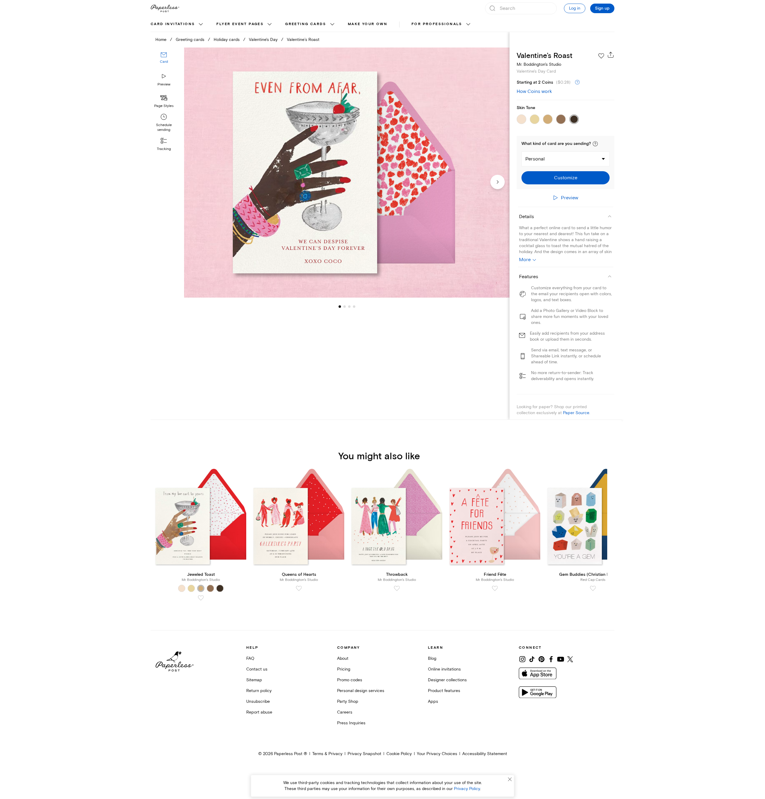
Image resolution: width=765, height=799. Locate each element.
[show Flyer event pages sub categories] (269, 24)
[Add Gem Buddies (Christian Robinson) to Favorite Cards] (592, 588)
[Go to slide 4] (349, 306)
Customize (565, 178)
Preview (163, 84)
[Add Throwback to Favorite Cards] (396, 588)
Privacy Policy (467, 788)
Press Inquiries (351, 722)
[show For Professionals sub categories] (468, 24)
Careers (344, 712)
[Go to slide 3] (344, 306)
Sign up (602, 8)
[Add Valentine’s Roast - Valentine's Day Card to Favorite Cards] (601, 55)
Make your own (367, 24)
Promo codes (349, 679)
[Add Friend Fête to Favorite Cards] (494, 588)
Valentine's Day (263, 39)
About (342, 658)
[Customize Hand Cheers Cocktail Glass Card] (346, 172)
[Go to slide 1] (340, 306)
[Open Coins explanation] (577, 82)
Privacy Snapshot (364, 753)
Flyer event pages (240, 24)
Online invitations (444, 669)
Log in (574, 8)
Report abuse (259, 712)
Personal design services (360, 690)
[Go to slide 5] (354, 306)
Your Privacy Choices (437, 753)
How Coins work (534, 91)
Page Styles (164, 106)
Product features (444, 690)
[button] (595, 144)
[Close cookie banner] (509, 779)
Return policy (259, 690)
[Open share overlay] (610, 54)
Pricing (343, 669)
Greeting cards (305, 24)
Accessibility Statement (484, 753)
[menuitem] (177, 24)
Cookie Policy (399, 753)
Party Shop (347, 701)
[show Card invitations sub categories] (200, 24)
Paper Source (576, 412)
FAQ (250, 658)
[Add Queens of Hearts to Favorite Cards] (298, 588)
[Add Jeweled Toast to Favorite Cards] (200, 597)
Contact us (256, 669)
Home (160, 39)
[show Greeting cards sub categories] (332, 24)
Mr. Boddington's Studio (539, 64)
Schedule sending (164, 127)
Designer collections (447, 679)
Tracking (164, 149)
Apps (433, 701)
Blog (432, 658)
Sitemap (254, 679)
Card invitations (173, 24)
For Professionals (436, 24)
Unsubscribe (258, 701)
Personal (535, 159)
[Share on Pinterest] (541, 659)
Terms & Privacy (327, 753)
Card (164, 62)
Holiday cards (227, 39)
